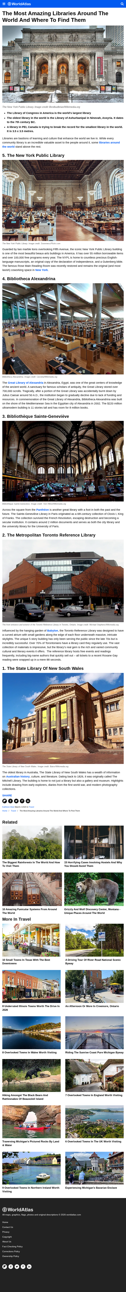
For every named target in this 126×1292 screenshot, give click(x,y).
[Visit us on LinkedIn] (29, 1266)
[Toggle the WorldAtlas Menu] (3, 4)
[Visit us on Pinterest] (23, 1266)
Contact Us (7, 1227)
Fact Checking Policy (12, 1246)
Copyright (7, 1237)
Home (5, 1222)
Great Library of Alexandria (25, 382)
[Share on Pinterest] (22, 801)
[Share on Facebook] (10, 801)
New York (41, 270)
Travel (31, 807)
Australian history (18, 776)
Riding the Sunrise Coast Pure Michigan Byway (94, 1052)
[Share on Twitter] (16, 801)
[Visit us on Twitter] (17, 1266)
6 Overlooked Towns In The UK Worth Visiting (93, 1141)
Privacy (5, 1232)
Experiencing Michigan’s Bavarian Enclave (91, 1187)
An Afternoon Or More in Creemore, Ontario (92, 1006)
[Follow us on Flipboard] (4, 1266)
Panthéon (42, 509)
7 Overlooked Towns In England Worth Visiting (93, 1095)
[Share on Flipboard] (4, 801)
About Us (6, 1241)
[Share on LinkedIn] (28, 801)
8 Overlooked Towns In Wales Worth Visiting (29, 1052)
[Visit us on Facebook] (10, 1266)
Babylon (52, 630)
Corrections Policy (11, 1251)
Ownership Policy (10, 1256)
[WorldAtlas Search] (122, 4)
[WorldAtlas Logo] (20, 4)
